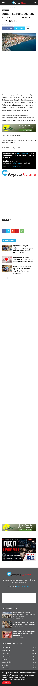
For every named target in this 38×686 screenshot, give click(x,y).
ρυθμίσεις (21, 679)
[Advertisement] (19, 73)
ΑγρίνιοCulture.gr (14, 167)
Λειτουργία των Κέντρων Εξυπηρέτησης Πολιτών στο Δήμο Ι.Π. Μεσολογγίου (24, 614)
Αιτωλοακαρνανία (15, 220)
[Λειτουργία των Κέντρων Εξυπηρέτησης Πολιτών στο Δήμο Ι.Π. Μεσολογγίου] (7, 615)
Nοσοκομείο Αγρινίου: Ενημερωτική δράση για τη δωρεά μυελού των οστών (23, 259)
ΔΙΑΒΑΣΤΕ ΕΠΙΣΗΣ (9, 240)
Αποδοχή (6, 683)
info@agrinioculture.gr (23, 586)
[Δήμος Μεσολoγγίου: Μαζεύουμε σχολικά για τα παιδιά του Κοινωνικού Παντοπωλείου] (7, 248)
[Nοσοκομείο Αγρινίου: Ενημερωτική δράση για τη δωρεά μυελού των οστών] (7, 259)
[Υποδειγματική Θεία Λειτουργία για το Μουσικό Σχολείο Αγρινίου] (7, 624)
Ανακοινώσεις (11, 7)
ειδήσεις (16, 163)
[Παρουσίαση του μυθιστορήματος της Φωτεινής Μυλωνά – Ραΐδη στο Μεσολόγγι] (7, 634)
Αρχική (4, 7)
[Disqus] (19, 308)
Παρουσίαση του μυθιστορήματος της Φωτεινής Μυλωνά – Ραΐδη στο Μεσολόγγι (24, 633)
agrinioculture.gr (23, 153)
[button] (35, 2)
